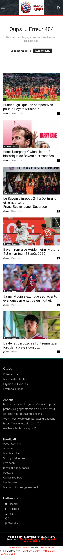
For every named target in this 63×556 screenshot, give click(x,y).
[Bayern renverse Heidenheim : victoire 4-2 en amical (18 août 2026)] (31, 231)
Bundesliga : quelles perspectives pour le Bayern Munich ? (28, 107)
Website (13, 523)
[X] (5, 518)
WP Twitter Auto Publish (19, 547)
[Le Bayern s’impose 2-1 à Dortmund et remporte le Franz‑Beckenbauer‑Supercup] (31, 181)
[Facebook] (5, 509)
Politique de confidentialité (40, 540)
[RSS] (5, 514)
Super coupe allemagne (14, 193)
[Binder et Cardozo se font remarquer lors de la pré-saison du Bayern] (31, 325)
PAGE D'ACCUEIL (42, 51)
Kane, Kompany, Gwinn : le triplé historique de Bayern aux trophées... (29, 154)
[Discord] (5, 504)
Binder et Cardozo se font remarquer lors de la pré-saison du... (30, 345)
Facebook (14, 509)
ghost (6, 113)
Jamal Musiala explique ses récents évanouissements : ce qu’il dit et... (30, 298)
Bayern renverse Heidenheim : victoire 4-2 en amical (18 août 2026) (31, 252)
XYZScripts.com (47, 547)
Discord (13, 504)
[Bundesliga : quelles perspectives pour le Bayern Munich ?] (31, 87)
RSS (10, 513)
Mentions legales (30, 539)
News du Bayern (11, 146)
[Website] (5, 523)
